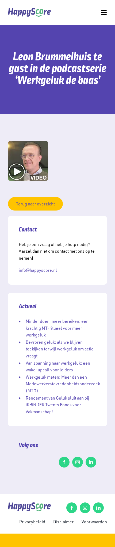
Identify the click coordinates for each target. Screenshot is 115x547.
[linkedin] (91, 462)
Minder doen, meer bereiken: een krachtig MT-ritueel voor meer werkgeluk (57, 328)
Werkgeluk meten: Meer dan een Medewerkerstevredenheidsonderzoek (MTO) (63, 383)
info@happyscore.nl (38, 270)
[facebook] (64, 462)
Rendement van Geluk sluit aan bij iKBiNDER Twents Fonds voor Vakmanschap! (57, 404)
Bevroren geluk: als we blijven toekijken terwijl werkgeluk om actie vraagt (60, 348)
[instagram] (77, 462)
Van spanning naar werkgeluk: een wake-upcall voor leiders (58, 366)
